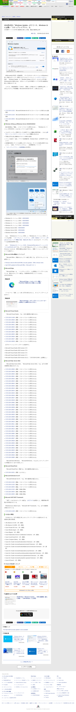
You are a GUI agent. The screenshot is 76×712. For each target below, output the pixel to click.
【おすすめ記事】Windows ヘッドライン (64, 239)
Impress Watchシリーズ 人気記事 (63, 216)
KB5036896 (21, 230)
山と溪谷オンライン (36, 688)
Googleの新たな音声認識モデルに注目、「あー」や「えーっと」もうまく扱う (66, 122)
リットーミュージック (36, 678)
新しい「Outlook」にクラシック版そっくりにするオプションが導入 (66, 266)
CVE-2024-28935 (10, 334)
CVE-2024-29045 (10, 393)
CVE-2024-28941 (10, 376)
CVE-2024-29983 (10, 405)
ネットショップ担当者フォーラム (22, 680)
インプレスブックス (20, 692)
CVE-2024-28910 (10, 421)
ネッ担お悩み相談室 (7, 689)
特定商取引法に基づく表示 (69, 703)
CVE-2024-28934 (10, 331)
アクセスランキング (60, 17)
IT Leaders (5, 684)
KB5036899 (21, 232)
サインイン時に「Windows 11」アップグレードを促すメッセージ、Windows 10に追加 (18, 651)
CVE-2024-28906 (10, 369)
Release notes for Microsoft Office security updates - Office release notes (24, 262)
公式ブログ (30, 500)
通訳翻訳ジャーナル (49, 682)
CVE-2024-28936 (10, 336)
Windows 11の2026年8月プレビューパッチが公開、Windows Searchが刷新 (65, 260)
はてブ (28, 38)
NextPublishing (19, 695)
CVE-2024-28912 (10, 426)
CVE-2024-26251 (10, 472)
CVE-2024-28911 (10, 424)
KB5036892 (26, 225)
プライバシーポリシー (42, 703)
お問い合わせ (16, 703)
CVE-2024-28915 (10, 436)
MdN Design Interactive (50, 693)
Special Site (58, 40)
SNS (52, 6)
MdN (45, 689)
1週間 (65, 19)
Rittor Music (33, 676)
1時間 (54, 19)
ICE (57, 676)
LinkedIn (43, 38)
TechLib (47, 697)
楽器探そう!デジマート (37, 680)
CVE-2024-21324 (10, 489)
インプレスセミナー (20, 684)
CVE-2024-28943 (10, 381)
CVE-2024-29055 (10, 494)
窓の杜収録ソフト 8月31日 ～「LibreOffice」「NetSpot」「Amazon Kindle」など (62, 203)
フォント (61, 6)
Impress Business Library (21, 682)
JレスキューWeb (48, 684)
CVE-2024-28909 (10, 419)
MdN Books (47, 691)
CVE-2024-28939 (10, 371)
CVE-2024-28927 (10, 438)
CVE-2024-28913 (10, 428)
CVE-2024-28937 (10, 339)
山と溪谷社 (33, 686)
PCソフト (21, 566)
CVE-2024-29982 (10, 402)
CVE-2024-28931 (10, 324)
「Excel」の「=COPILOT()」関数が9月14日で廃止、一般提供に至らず (66, 244)
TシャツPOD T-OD (36, 682)
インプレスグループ (58, 703)
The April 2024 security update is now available (15, 629)
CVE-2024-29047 (10, 397)
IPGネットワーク (60, 688)
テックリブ (46, 695)
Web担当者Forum (7, 680)
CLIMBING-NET (35, 691)
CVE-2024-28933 (10, 329)
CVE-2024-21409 (10, 317)
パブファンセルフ (62, 686)
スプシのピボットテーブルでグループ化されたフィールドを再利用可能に (66, 69)
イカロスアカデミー (49, 686)
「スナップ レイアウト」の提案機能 (15, 147)
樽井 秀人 (33, 33)
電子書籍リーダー (43, 566)
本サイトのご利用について (7, 703)
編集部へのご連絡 (33, 703)
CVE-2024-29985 (10, 457)
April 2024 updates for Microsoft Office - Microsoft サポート (20, 265)
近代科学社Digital (35, 695)
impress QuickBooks (62, 682)
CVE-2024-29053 (10, 119)
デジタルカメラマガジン (8, 693)
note (36, 38)
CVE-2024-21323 (10, 114)
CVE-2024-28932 (10, 327)
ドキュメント (46, 6)
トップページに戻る (26, 666)
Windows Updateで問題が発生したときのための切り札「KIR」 (65, 281)
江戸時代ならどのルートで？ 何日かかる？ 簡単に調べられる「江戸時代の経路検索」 (66, 110)
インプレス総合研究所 (7, 682)
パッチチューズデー (40, 77)
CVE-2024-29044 (10, 390)
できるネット (6, 695)
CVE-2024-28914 (10, 431)
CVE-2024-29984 (10, 433)
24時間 (60, 19)
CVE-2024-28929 (10, 320)
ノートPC (10, 566)
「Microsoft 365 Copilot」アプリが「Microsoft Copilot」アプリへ (65, 255)
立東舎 (33, 684)
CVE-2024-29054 (10, 491)
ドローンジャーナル (7, 686)
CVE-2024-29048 (10, 400)
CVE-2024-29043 (10, 388)
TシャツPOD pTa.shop (63, 690)
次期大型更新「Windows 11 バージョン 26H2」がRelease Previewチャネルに (65, 250)
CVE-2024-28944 (10, 383)
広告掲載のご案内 (24, 703)
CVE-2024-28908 (10, 416)
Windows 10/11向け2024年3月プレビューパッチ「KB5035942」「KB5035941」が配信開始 (42, 639)
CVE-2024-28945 (10, 386)
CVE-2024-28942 (10, 378)
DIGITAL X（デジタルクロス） (22, 686)
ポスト (10, 38)
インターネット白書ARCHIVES (9, 697)
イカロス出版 (46, 676)
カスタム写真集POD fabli (63, 692)
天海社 (59, 678)
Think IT (5, 678)
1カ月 (71, 19)
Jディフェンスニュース (50, 680)
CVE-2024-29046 (10, 395)
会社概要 (50, 703)
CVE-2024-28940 (10, 374)
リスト (15, 38)
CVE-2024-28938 (10, 341)
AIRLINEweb (48, 678)
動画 (56, 6)
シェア (21, 38)
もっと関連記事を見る (26, 661)
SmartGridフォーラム (20, 678)
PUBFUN (59, 684)
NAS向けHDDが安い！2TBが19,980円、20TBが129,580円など (66, 144)
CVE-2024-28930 (10, 322)
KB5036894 (25, 223)
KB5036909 (21, 227)
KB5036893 (25, 218)
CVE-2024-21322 (10, 110)
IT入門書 (32, 566)
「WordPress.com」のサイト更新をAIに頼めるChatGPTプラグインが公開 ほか (66, 60)
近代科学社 (33, 693)
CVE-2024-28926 (10, 455)
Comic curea (61, 680)
